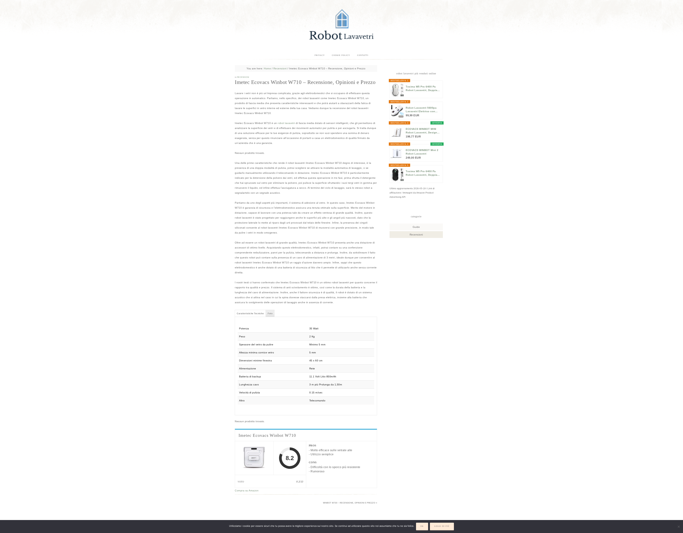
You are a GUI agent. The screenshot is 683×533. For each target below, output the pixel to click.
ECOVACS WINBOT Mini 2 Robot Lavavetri (422, 152)
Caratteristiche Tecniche (250, 313)
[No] (678, 526)
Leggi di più (441, 526)
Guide (416, 227)
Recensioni (243, 77)
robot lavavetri (286, 123)
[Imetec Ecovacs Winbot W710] (254, 458)
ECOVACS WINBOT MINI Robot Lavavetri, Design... (423, 131)
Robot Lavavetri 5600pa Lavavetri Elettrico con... (422, 109)
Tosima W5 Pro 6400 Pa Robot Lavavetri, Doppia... (423, 88)
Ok (422, 526)
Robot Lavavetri (341, 24)
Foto (270, 313)
